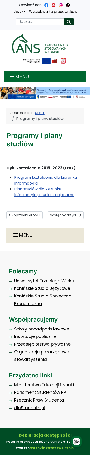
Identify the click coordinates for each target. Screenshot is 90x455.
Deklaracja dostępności (45, 435)
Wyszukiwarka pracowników (53, 11)
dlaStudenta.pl (29, 408)
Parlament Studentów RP (40, 392)
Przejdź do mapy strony (3, 4)
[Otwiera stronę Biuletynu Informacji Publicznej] (54, 61)
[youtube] (53, 4)
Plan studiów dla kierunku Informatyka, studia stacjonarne (44, 192)
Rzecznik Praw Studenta (39, 400)
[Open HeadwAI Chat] (76, 441)
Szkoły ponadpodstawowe (41, 329)
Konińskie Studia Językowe (42, 288)
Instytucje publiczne (35, 336)
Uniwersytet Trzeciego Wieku (44, 281)
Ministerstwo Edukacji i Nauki (44, 385)
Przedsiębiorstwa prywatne (42, 344)
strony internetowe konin (52, 448)
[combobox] (40, 21)
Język (18, 11)
